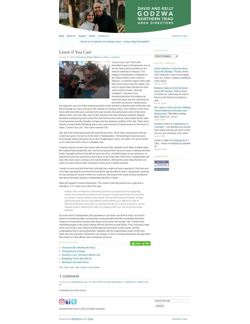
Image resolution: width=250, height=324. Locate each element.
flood (66, 267)
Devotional (81, 57)
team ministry (94, 267)
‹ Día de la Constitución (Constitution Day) (100, 41)
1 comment (115, 57)
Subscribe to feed (179, 36)
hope (72, 267)
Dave (106, 57)
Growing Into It (179, 140)
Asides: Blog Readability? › (137, 41)
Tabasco (83, 267)
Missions (97, 57)
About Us (71, 36)
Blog (61, 36)
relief (77, 267)
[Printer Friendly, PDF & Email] (140, 243)
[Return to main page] (125, 32)
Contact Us (103, 36)
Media (92, 36)
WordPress (77, 319)
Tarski (90, 319)
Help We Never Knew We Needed (171, 70)
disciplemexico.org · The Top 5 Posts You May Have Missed (97, 282)
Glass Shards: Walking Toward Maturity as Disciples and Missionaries (172, 110)
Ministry (90, 57)
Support (82, 36)
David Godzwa (161, 68)
